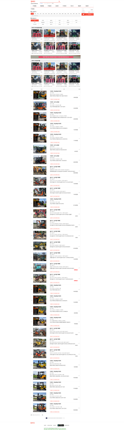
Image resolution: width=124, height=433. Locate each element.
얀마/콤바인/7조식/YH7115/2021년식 (49, 52)
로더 (76, 22)
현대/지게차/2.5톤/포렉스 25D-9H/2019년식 (39, 379)
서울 (35, 13)
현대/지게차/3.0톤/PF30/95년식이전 (39, 368)
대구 (40, 13)
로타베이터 (43, 22)
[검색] (59, 1)
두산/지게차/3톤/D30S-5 (39, 292)
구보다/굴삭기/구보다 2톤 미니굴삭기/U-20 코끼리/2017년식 (39, 357)
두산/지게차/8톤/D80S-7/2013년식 (40, 109)
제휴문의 (89, 14)
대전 (49, 13)
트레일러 (68, 22)
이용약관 (45, 425)
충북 (62, 13)
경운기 (68, 20)
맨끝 (64, 418)
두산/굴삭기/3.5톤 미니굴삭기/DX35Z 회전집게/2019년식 (40, 228)
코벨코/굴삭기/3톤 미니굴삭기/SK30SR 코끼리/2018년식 (39, 271)
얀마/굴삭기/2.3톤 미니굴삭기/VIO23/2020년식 (39, 249)
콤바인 (51, 20)
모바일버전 (54, 425)
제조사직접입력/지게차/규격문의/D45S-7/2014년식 (40, 120)
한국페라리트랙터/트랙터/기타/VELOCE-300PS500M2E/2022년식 (49, 39)
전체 (34, 20)
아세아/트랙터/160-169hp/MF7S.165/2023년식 (74, 52)
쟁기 (59, 22)
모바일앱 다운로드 (66, 425)
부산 (38, 13)
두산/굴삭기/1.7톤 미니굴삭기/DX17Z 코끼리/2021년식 (39, 238)
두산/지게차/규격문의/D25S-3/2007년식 (40, 141)
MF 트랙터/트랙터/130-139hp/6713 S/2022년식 (62, 39)
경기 (57, 13)
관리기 (76, 20)
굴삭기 (51, 24)
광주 (46, 13)
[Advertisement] (26, 22)
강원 (60, 13)
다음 (62, 418)
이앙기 (60, 20)
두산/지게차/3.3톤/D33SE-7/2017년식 (39, 411)
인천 (43, 13)
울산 (51, 13)
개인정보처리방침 (49, 425)
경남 (76, 13)
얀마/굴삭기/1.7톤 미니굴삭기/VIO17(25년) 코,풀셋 (40, 217)
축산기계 (51, 22)
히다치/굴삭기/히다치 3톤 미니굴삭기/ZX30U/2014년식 (39, 335)
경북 (73, 13)
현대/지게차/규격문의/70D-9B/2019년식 (40, 98)
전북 (68, 13)
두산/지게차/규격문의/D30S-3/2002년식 (39, 303)
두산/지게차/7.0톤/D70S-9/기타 (40, 206)
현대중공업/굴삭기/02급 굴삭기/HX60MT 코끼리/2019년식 (40, 174)
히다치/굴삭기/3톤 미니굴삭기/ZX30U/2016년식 (40, 195)
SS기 (34, 22)
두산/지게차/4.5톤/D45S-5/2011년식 (39, 400)
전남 (71, 13)
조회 (79, 89)
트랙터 (53, 3)
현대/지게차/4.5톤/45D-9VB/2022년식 (40, 152)
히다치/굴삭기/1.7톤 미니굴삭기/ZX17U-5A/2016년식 (40, 185)
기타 (68, 24)
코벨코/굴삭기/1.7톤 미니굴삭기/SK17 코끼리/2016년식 (39, 260)
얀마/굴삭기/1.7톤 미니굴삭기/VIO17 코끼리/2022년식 (39, 282)
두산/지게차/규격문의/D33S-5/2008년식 (40, 131)
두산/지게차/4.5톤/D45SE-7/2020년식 (40, 163)
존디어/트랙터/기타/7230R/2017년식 (74, 39)
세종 (54, 13)
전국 (32, 13)
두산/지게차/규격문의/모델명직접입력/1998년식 (39, 325)
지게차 (43, 24)
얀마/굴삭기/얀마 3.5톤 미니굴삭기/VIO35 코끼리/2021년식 (39, 346)
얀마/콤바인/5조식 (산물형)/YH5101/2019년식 (62, 52)
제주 (79, 13)
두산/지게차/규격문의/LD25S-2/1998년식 (39, 314)
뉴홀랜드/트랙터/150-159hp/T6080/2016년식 (37, 52)
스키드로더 (34, 24)
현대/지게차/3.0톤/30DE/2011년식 (39, 389)
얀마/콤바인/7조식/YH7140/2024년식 (37, 39)
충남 (65, 13)
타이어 (60, 24)
